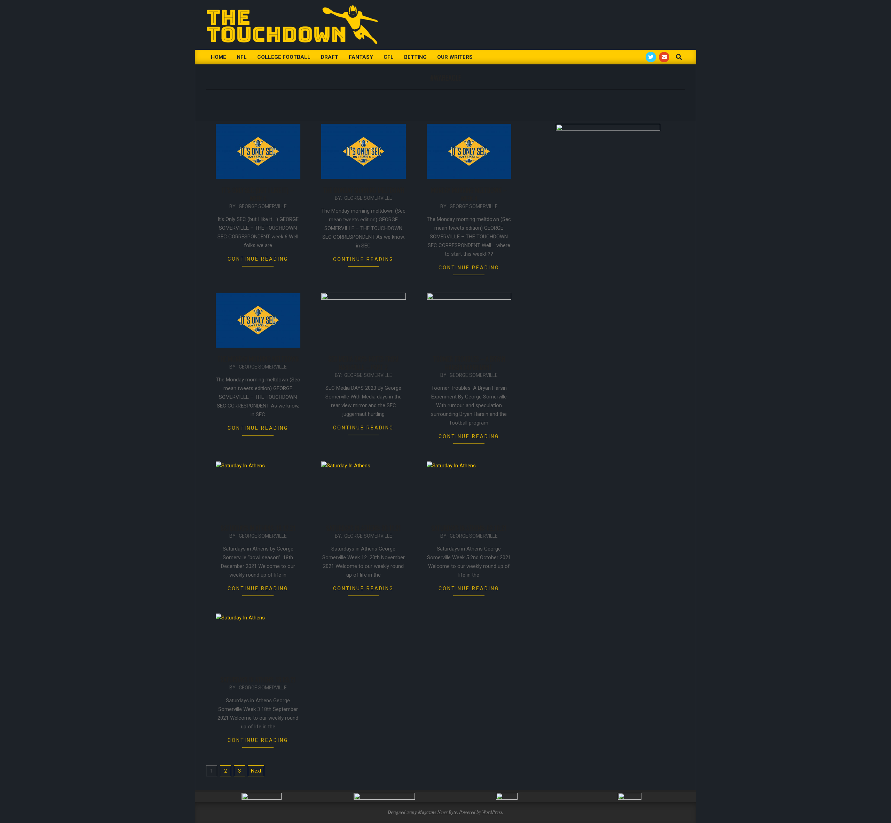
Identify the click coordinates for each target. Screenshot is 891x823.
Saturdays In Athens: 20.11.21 (363, 527)
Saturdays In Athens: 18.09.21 (258, 679)
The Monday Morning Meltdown (363, 190)
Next (256, 771)
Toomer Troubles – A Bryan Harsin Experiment (469, 363)
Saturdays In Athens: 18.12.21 (258, 527)
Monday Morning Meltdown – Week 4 (469, 194)
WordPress (492, 812)
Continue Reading (258, 259)
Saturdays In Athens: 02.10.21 (469, 527)
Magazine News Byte (437, 812)
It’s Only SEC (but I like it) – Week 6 (258, 194)
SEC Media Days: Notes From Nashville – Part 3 (363, 363)
